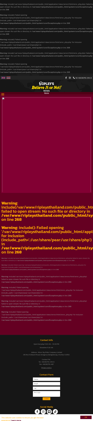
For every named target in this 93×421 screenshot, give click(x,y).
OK (86, 417)
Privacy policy (46, 368)
